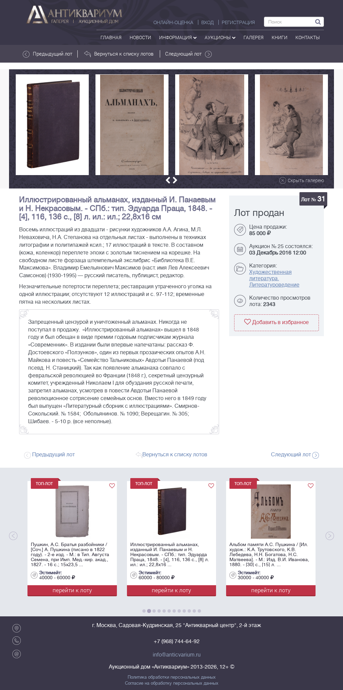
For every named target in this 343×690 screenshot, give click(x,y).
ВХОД (207, 22)
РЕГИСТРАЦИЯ (238, 22)
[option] (52, 124)
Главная (111, 37)
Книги (279, 37)
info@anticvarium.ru (177, 655)
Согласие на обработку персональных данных (171, 683)
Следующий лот (183, 53)
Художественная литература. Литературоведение (274, 278)
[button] (167, 180)
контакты (307, 37)
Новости (140, 37)
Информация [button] (176, 37)
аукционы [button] (218, 37)
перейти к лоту (99, 590)
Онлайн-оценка (173, 22)
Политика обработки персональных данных (172, 677)
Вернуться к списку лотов (123, 53)
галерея (254, 37)
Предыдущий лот (52, 53)
